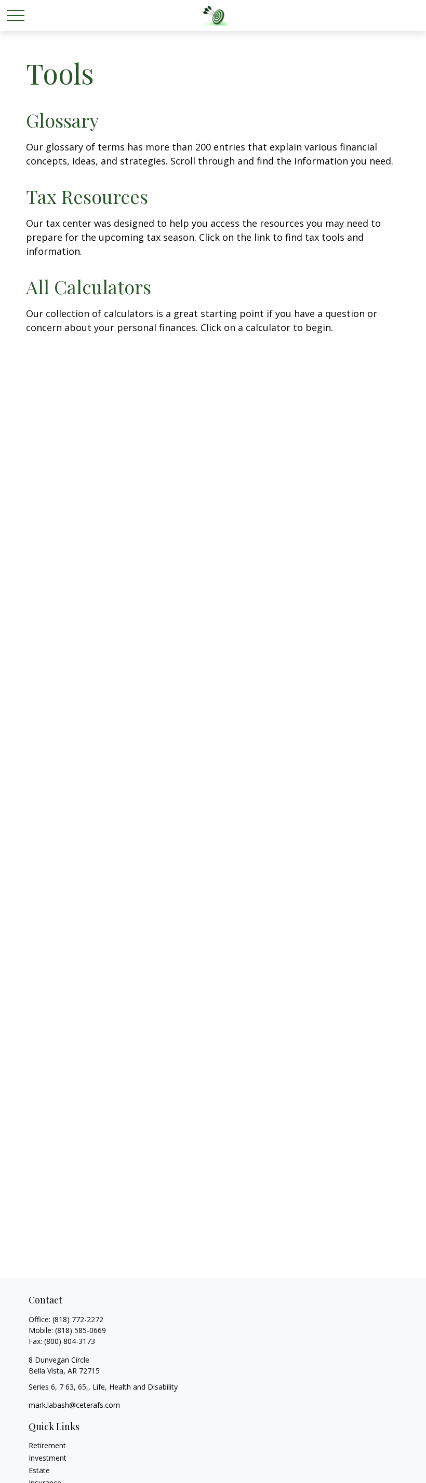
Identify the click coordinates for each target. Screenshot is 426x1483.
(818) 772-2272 (77, 1319)
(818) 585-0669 (80, 1330)
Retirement (47, 1445)
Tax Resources (87, 196)
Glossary (62, 119)
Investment (47, 1458)
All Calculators (88, 286)
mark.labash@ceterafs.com (74, 1405)
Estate (39, 1470)
